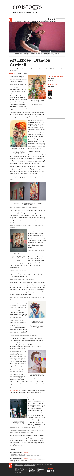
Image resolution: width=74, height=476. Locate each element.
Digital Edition (32, 470)
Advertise (31, 472)
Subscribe (31, 469)
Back (11, 73)
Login (31, 453)
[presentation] (10, 20)
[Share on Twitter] (51, 86)
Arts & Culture (51, 80)
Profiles (29, 21)
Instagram (52, 19)
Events (34, 21)
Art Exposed (51, 78)
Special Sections (41, 21)
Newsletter (31, 471)
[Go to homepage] (27, 9)
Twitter (48, 19)
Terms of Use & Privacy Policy (19, 465)
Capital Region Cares (51, 21)
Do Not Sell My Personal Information (29, 465)
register (36, 453)
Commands (1, 475)
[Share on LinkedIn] (53, 86)
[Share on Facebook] (49, 86)
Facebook (50, 19)
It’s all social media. (14, 390)
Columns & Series (21, 21)
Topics (14, 21)
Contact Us (31, 473)
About (30, 468)
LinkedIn (54, 19)
